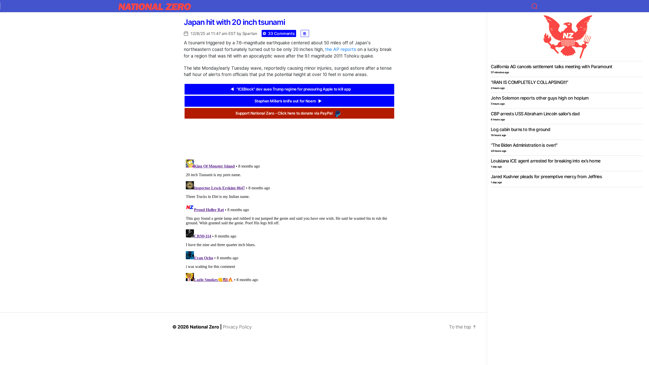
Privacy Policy (237, 327)
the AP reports (340, 49)
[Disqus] (289, 220)
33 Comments (281, 33)
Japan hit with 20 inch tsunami (234, 22)
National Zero (204, 327)
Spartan (249, 33)
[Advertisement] (289, 135)
